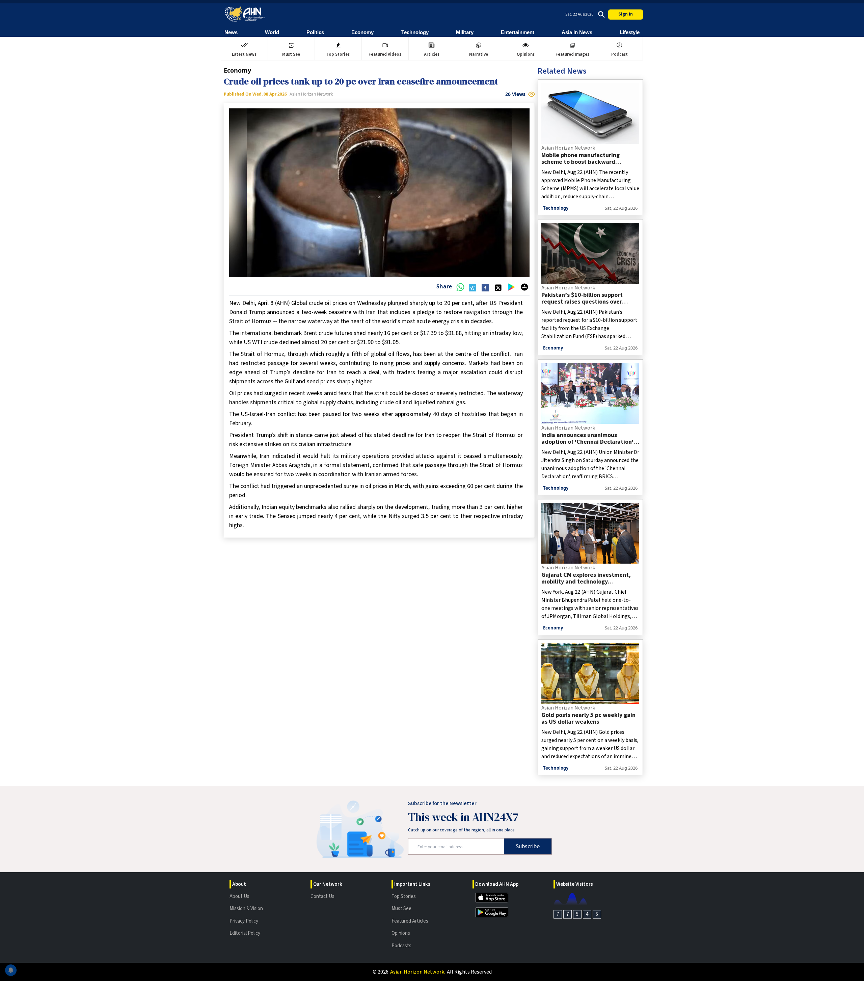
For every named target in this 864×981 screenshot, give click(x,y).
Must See (401, 908)
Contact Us (322, 896)
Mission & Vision (246, 908)
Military (465, 32)
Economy (362, 32)
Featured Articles (410, 921)
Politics (315, 32)
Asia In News (577, 32)
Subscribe (528, 846)
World (272, 32)
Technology (415, 32)
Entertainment (517, 32)
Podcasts (401, 945)
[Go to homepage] (244, 14)
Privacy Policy (244, 921)
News (231, 32)
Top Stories (404, 896)
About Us (239, 896)
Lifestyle (630, 32)
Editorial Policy (245, 933)
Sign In (625, 14)
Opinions (401, 933)
